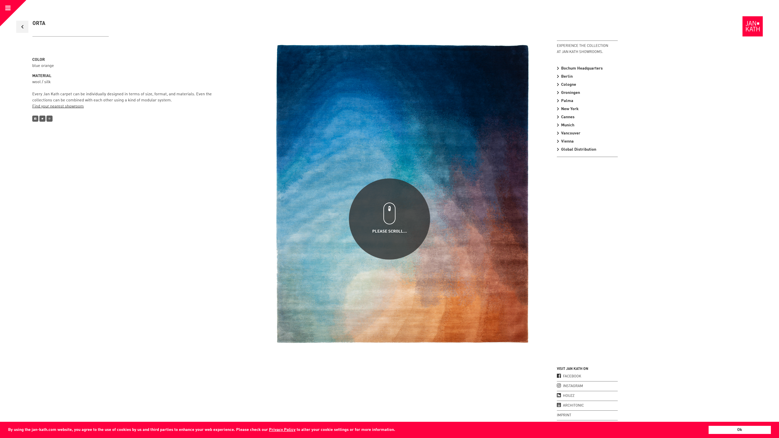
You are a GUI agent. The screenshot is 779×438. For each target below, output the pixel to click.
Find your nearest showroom (58, 106)
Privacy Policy (282, 430)
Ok (739, 430)
